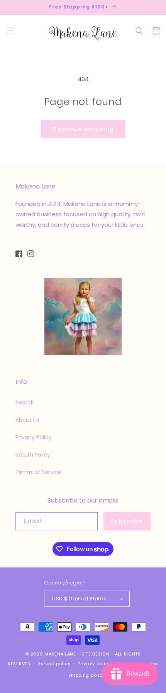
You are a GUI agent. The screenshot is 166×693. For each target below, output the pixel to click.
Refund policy (53, 664)
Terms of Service (38, 472)
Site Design (95, 654)
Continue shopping (83, 129)
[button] (9, 30)
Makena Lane (60, 654)
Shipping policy (86, 675)
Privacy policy (94, 664)
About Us (27, 420)
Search (24, 402)
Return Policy (32, 455)
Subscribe (127, 521)
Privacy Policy (33, 437)
